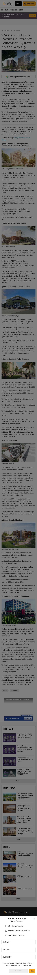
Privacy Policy (10, 965)
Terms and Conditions (24, 965)
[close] (34, 919)
